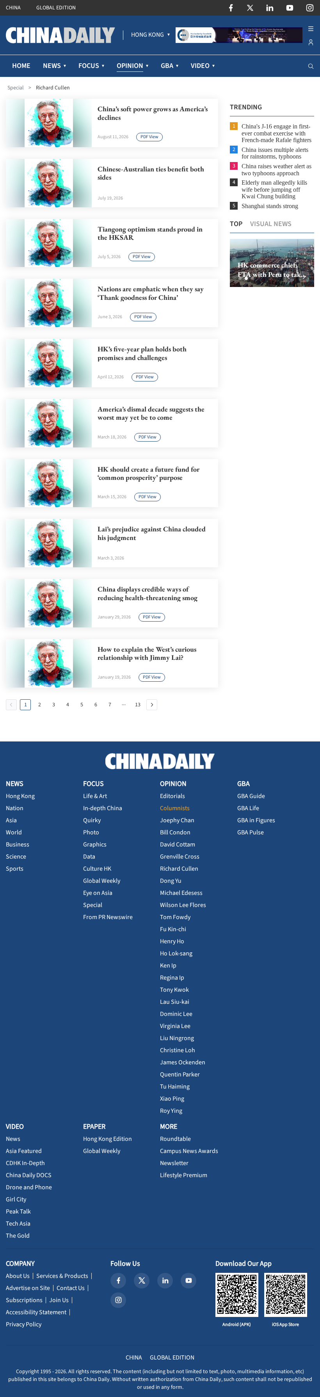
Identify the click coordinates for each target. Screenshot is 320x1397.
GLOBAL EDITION (56, 8)
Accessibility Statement (36, 1312)
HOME (21, 66)
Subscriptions (24, 1300)
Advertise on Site (28, 1288)
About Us (18, 1276)
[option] (272, 263)
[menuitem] (147, 35)
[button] (240, 278)
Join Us (59, 1300)
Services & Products (62, 1276)
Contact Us (71, 1288)
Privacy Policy (23, 1324)
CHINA (13, 8)
